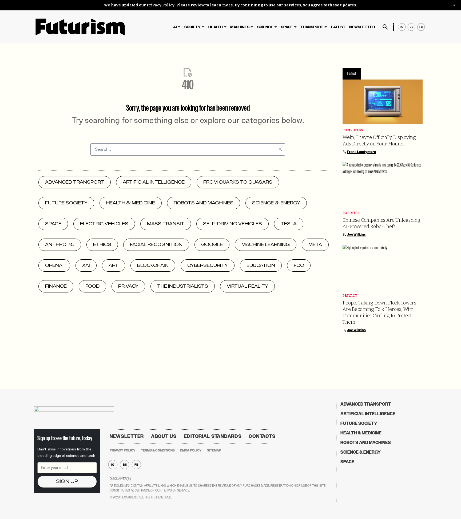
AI (175, 27)
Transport (311, 27)
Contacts (262, 436)
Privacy (350, 296)
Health (215, 27)
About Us (164, 436)
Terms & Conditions (158, 450)
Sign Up (67, 481)
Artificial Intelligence (367, 413)
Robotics (351, 213)
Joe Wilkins (356, 234)
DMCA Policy (191, 450)
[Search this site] (385, 27)
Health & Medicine (360, 432)
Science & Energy (360, 452)
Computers (353, 130)
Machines (239, 27)
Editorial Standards (213, 436)
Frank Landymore (361, 152)
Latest (338, 27)
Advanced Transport (365, 404)
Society (192, 27)
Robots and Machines (365, 442)
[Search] (280, 149)
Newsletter (362, 27)
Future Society (358, 423)
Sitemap (214, 450)
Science (265, 27)
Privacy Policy (160, 5)
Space (287, 27)
